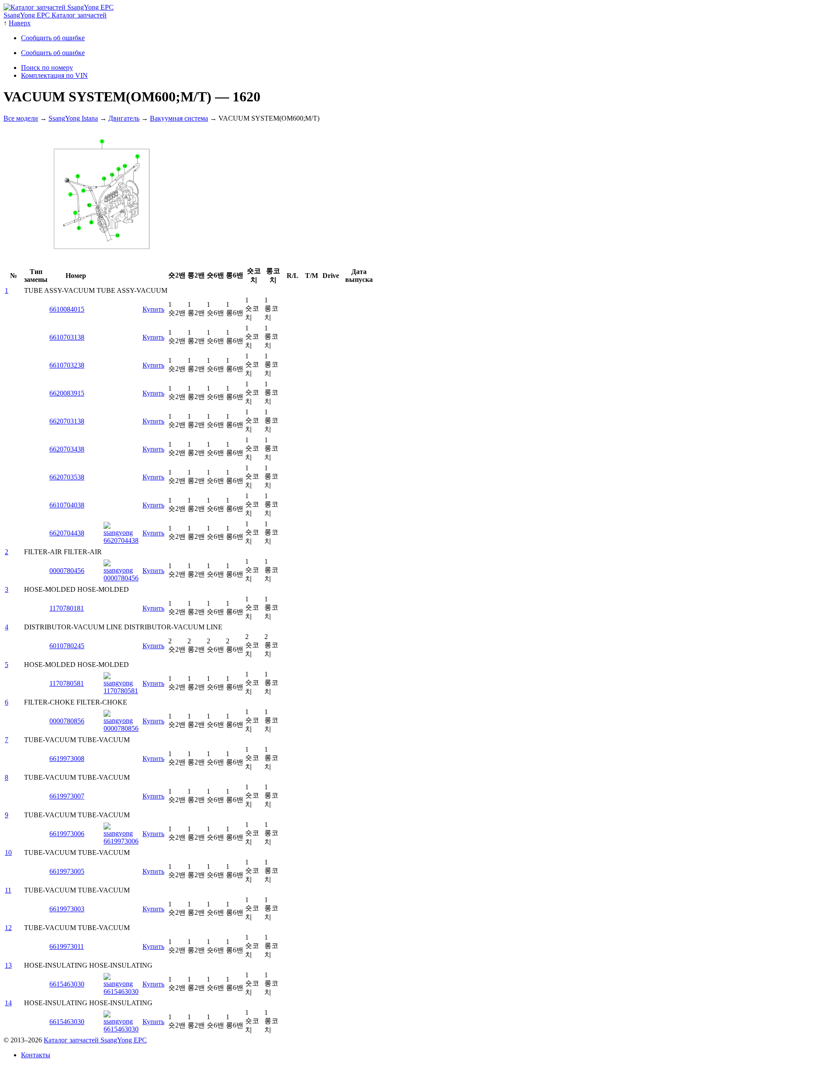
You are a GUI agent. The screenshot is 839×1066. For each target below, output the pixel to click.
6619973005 (66, 871)
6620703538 (66, 477)
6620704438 (66, 533)
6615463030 (66, 984)
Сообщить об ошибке (53, 38)
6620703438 (66, 449)
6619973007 (66, 796)
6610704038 (66, 505)
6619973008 (66, 758)
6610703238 (66, 365)
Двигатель (123, 118)
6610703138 (66, 337)
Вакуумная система (179, 118)
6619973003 (66, 909)
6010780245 (66, 645)
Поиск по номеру (47, 67)
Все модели (20, 118)
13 (8, 965)
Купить (153, 309)
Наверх (20, 23)
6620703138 (66, 421)
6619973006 (66, 833)
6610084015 (66, 309)
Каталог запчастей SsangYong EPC (95, 1040)
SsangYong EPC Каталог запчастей (55, 15)
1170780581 (66, 683)
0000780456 (66, 570)
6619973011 (66, 946)
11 (8, 890)
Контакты (35, 1055)
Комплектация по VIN (54, 75)
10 (8, 852)
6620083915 (66, 393)
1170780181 (66, 608)
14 (8, 1003)
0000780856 (66, 721)
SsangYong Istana (73, 118)
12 (8, 927)
